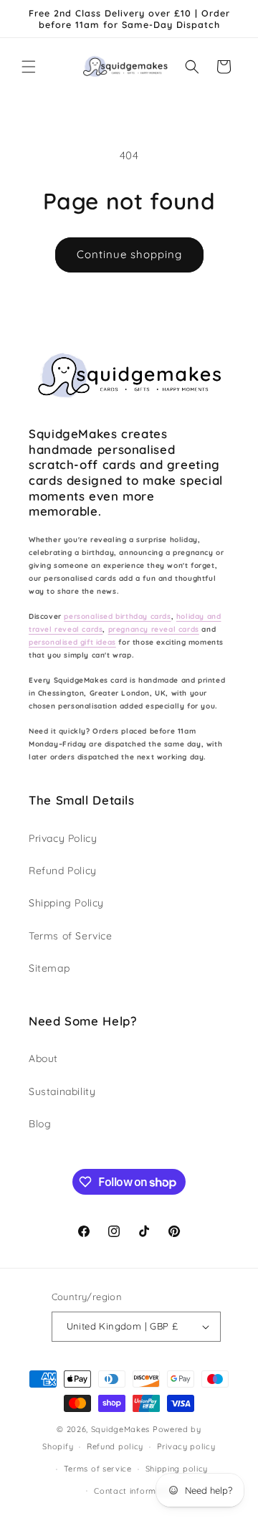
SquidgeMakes (122, 1429)
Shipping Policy (66, 902)
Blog (40, 1123)
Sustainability (62, 1091)
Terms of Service (71, 935)
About (43, 1058)
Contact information (135, 1491)
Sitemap (49, 968)
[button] (28, 66)
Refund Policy (63, 870)
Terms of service (98, 1469)
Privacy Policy (63, 838)
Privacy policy (186, 1446)
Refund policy (115, 1446)
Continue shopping (129, 254)
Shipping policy (177, 1469)
